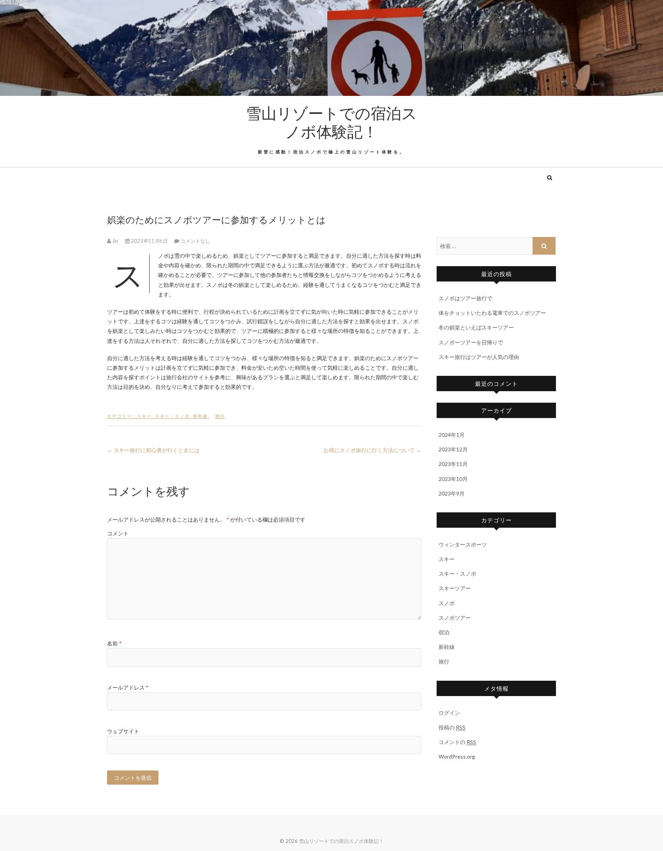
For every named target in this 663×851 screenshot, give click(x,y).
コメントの (457, 742)
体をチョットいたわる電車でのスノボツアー (492, 312)
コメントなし (195, 241)
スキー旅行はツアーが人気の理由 (479, 357)
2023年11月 (453, 464)
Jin (115, 241)
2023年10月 (453, 479)
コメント (118, 533)
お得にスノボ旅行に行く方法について (372, 450)
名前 (114, 643)
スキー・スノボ (172, 415)
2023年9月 (452, 493)
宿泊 (444, 632)
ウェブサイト (123, 731)
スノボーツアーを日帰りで (471, 342)
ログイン (449, 712)
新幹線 (200, 415)
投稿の (452, 727)
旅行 (220, 415)
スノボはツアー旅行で (465, 298)
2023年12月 (453, 449)
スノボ (447, 603)
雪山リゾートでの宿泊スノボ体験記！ (331, 122)
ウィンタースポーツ (463, 544)
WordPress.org (457, 756)
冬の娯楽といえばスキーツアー (476, 327)
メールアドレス (127, 687)
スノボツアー (455, 617)
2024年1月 (452, 434)
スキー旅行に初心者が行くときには (153, 450)
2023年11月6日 (149, 241)
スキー (144, 415)
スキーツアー (455, 588)
